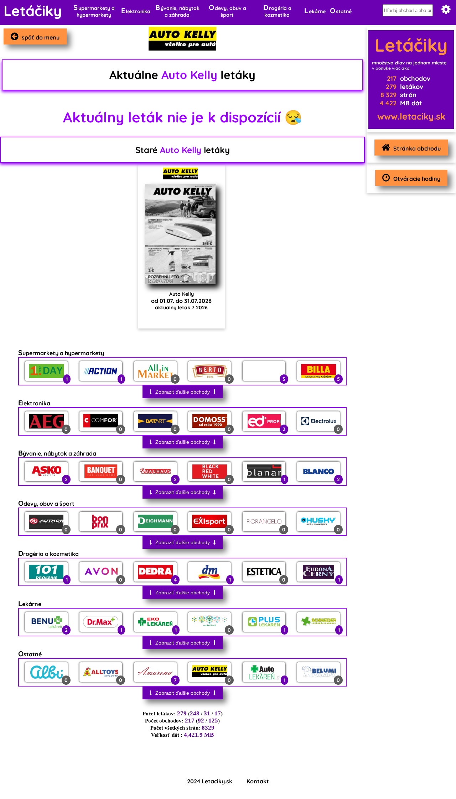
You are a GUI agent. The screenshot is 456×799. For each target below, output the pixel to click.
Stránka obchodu (417, 148)
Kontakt (258, 781)
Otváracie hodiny (416, 178)
